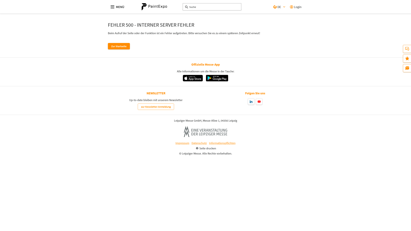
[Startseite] (154, 6)
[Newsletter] (407, 68)
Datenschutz (199, 143)
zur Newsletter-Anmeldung (156, 106)
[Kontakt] (407, 49)
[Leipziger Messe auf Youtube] (259, 101)
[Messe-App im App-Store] (193, 78)
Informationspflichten (222, 143)
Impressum (182, 143)
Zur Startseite (119, 46)
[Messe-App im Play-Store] (217, 78)
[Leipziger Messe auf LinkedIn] (251, 101)
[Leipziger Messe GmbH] (205, 131)
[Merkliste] (407, 59)
